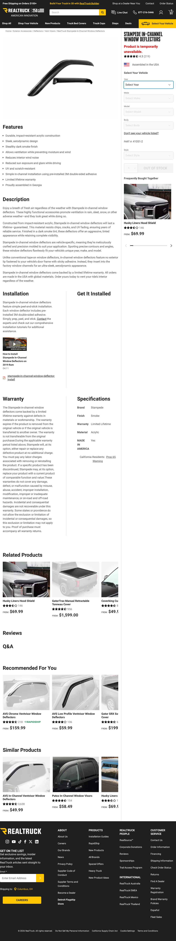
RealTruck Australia (130, 883)
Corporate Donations (131, 847)
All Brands (94, 857)
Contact (150, 3)
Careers (62, 843)
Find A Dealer (157, 881)
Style (126, 150)
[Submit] (40, 878)
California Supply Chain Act (105, 931)
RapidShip (94, 843)
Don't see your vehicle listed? (141, 133)
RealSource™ (126, 840)
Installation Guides (99, 836)
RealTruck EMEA (128, 890)
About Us (63, 836)
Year (126, 79)
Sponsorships (127, 860)
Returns (155, 874)
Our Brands (64, 850)
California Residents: (98, 459)
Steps (115, 23)
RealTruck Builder (89, 3)
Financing (156, 853)
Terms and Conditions (148, 931)
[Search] (102, 12)
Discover (7, 32)
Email (3, 871)
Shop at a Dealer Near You (126, 3)
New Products (52, 23)
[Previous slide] (126, 246)
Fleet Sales (156, 917)
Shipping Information (162, 860)
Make (126, 93)
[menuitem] (6, 23)
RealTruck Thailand (130, 904)
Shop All (6, 23)
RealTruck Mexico (129, 897)
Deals (128, 23)
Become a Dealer (66, 892)
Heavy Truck (95, 870)
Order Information (160, 847)
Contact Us (156, 840)
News (61, 857)
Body (126, 120)
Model (127, 106)
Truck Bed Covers (76, 23)
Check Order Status (161, 867)
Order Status (166, 3)
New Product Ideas (99, 877)
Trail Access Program (131, 867)
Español (155, 910)
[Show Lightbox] (60, 78)
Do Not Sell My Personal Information (72, 931)
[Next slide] (171, 246)
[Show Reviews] (137, 56)
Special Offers (96, 864)
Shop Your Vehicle (28, 23)
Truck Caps (99, 23)
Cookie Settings (127, 931)
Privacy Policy (65, 864)
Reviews (124, 853)
